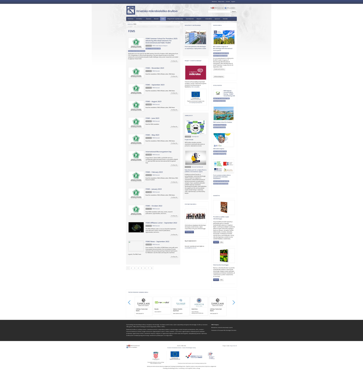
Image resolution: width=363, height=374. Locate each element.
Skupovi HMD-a (217, 25)
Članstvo (148, 19)
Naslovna (214, 1)
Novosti (156, 19)
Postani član (189, 232)
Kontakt (228, 1)
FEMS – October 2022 (154, 206)
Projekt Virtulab (189, 139)
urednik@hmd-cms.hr (190, 248)
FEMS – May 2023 (152, 135)
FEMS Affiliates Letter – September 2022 (161, 223)
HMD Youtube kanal (219, 8)
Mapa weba (221, 1)
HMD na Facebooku (231, 8)
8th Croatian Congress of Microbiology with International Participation (222, 48)
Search (234, 11)
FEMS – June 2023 (152, 118)
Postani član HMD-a (190, 204)
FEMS (163, 19)
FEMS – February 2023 (154, 172)
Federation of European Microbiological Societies (223, 330)
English (233, 1)
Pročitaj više (174, 61)
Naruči (216, 242)
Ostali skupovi (159, 45)
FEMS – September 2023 (155, 85)
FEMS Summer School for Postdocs (222, 122)
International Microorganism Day (158, 152)
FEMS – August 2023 (153, 101)
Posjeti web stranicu (219, 69)
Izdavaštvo (208, 19)
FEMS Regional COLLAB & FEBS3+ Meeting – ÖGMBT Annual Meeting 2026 (229, 93)
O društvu (139, 19)
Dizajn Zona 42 (233, 345)
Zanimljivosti (190, 19)
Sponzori (217, 19)
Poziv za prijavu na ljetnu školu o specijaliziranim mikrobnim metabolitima (222, 176)
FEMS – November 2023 (155, 68)
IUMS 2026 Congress (218, 148)
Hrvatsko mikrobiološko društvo (174, 347)
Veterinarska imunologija (220, 265)
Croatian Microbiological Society (189, 347)
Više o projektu (195, 87)
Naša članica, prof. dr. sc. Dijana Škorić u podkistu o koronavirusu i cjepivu (195, 170)
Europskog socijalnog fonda (196, 102)
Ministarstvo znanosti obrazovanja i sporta (222, 327)
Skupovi (199, 19)
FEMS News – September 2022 (157, 241)
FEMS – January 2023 (154, 189)
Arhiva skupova (218, 76)
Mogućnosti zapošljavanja (175, 19)
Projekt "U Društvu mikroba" (193, 60)
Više (221, 242)
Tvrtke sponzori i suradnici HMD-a (138, 292)
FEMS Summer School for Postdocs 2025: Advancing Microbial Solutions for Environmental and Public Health (162, 40)
